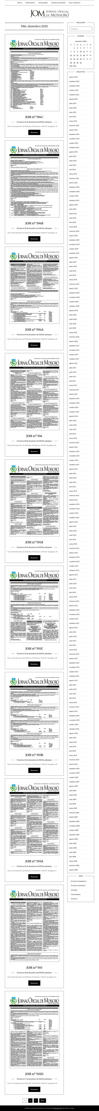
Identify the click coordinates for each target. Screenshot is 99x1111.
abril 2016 (72, 434)
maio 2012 (72, 641)
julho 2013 (72, 579)
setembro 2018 (74, 306)
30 (77, 62)
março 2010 (73, 755)
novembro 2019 (74, 244)
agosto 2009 (73, 786)
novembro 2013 (74, 561)
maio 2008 (72, 852)
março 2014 (73, 544)
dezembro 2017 (74, 346)
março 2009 (73, 808)
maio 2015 (72, 482)
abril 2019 (72, 275)
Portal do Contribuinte (78, 885)
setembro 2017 (74, 359)
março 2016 (73, 438)
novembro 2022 (74, 86)
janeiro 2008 (73, 870)
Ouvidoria (74, 899)
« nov (71, 66)
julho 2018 (72, 315)
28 (71, 62)
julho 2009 (72, 790)
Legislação (43, 3)
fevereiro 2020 (74, 231)
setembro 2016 (74, 412)
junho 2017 (73, 372)
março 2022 (73, 121)
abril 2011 (72, 698)
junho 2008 (73, 848)
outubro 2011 (73, 672)
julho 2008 (72, 843)
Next (42, 1100)
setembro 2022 (74, 95)
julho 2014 (72, 526)
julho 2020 (72, 209)
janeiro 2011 (73, 711)
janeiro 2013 (73, 605)
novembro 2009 (74, 773)
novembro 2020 (74, 191)
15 (74, 55)
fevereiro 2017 (74, 390)
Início (19, 3)
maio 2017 (72, 376)
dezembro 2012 (74, 610)
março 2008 (73, 861)
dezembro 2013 (74, 557)
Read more (34, 132)
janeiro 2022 (73, 130)
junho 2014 (73, 531)
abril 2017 (72, 381)
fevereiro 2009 (74, 812)
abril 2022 (72, 116)
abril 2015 (72, 487)
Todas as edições (58, 3)
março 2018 (73, 332)
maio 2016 (72, 429)
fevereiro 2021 (74, 178)
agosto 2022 (73, 99)
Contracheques (76, 894)
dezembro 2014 (74, 504)
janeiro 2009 (73, 817)
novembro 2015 (74, 456)
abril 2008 (72, 856)
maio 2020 (72, 218)
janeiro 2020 (73, 235)
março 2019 (73, 279)
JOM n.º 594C (34, 117)
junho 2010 (73, 742)
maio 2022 (72, 112)
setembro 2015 (74, 464)
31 (81, 62)
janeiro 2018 (73, 341)
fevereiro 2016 (74, 442)
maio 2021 (72, 165)
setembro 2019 (74, 253)
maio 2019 (72, 271)
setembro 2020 (74, 200)
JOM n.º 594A (34, 329)
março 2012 (73, 649)
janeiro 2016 (73, 447)
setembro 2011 (74, 676)
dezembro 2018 (74, 293)
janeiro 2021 (73, 183)
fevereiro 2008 (74, 865)
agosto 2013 (73, 575)
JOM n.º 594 (34, 436)
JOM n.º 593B (34, 755)
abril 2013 (72, 592)
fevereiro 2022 (74, 125)
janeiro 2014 (73, 553)
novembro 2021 (74, 138)
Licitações (74, 890)
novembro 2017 (74, 350)
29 (74, 62)
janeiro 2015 (73, 500)
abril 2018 (72, 328)
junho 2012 (73, 636)
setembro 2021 (74, 147)
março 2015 (73, 491)
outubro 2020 (73, 196)
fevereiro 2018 (74, 337)
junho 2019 (73, 266)
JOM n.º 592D (34, 1074)
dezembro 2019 (74, 240)
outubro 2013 (73, 566)
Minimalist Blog (57, 1108)
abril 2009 (72, 804)
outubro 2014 (73, 513)
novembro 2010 (74, 720)
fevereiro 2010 (74, 760)
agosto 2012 (73, 627)
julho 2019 (72, 262)
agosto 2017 (73, 363)
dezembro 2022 (74, 81)
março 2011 (73, 702)
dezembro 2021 (74, 134)
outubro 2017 (73, 354)
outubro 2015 (73, 460)
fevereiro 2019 (74, 284)
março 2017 (73, 385)
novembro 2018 (74, 297)
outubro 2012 (73, 619)
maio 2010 (72, 746)
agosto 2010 (73, 733)
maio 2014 (72, 535)
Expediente (30, 3)
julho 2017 (72, 368)
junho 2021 (73, 161)
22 (74, 59)
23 (77, 59)
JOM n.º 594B (34, 223)
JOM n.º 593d (34, 542)
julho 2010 (72, 738)
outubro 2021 (73, 143)
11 (84, 51)
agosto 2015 (73, 469)
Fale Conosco (74, 3)
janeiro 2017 (73, 394)
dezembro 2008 (74, 821)
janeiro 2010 (73, 764)
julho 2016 (72, 420)
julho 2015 (72, 473)
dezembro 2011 (74, 663)
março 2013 (73, 597)
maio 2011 (72, 694)
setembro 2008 (74, 835)
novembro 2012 (74, 614)
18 (84, 55)
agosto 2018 (73, 310)
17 (81, 55)
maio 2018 (72, 324)
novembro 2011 (74, 667)
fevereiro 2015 (74, 495)
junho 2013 (73, 583)
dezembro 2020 (74, 187)
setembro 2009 (74, 782)
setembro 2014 (74, 517)
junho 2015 (73, 478)
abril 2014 (72, 539)
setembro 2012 (74, 623)
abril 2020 (72, 222)
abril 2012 (72, 645)
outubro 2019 (73, 249)
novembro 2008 (74, 826)
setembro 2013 (74, 570)
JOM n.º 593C (34, 648)
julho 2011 (72, 685)
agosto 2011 (73, 680)
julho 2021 (72, 156)
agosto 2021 (73, 152)
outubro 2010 (73, 724)
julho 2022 (72, 103)
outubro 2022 (73, 90)
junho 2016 (73, 425)
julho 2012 (72, 632)
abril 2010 (72, 751)
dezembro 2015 (74, 451)
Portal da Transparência (78, 881)
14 (71, 55)
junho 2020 (73, 213)
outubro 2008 (73, 830)
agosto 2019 (73, 257)
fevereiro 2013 (74, 601)
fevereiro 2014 (74, 548)
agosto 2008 (73, 839)
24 (81, 59)
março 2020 (73, 227)
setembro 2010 (74, 729)
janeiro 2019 (73, 288)
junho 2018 (73, 319)
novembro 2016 (74, 403)
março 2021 (73, 174)
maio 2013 (72, 588)
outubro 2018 (73, 301)
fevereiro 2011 (74, 707)
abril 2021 (72, 169)
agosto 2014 (73, 522)
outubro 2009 (73, 777)
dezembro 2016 (74, 398)
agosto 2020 (73, 205)
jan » (75, 66)
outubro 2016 (73, 407)
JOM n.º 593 (34, 967)
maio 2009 (72, 799)
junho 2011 (73, 689)
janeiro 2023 (73, 77)
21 (71, 59)
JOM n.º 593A (34, 861)
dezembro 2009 (74, 768)
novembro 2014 (74, 509)
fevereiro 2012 (74, 654)
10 (81, 51)
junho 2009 (73, 795)
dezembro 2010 (74, 715)
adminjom (48, 122)
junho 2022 (73, 108)
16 (77, 55)
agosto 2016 (73, 416)
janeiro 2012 (73, 658)
